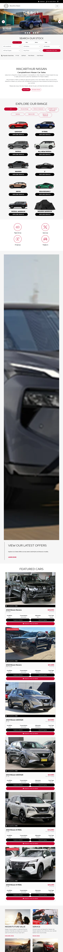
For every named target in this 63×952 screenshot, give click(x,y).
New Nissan (31, 55)
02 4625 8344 (52, 1)
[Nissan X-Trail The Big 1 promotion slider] (31, 32)
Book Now (36, 935)
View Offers (26, 89)
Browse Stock (36, 89)
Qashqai (23, 55)
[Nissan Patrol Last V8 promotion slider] (37, 32)
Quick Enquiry (43, 620)
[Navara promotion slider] (35, 32)
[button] (57, 5)
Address (42, 1)
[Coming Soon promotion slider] (29, 32)
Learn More (12, 557)
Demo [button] (36, 42)
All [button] (17, 42)
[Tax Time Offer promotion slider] (25, 32)
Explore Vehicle (18, 134)
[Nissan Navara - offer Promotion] (31, 22)
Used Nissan (40, 55)
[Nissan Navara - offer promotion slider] (33, 32)
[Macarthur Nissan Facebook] (58, 1)
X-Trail (17, 55)
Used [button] (46, 42)
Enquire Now (9, 935)
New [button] (27, 42)
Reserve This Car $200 (31, 623)
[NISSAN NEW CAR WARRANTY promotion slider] (27, 32)
